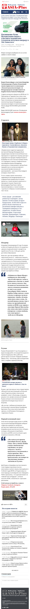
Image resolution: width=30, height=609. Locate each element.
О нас (4, 598)
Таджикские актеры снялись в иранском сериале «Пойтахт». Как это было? (14, 384)
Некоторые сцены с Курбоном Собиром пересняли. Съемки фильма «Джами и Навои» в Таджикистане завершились (14, 145)
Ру (3, 1)
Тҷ (5, 1)
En (7, 1)
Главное (5, 12)
